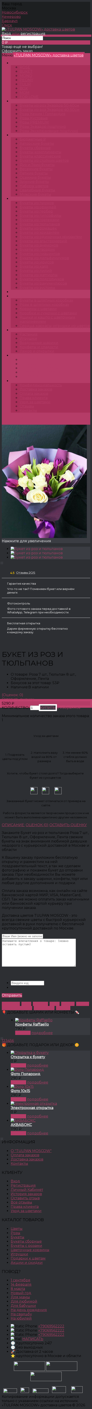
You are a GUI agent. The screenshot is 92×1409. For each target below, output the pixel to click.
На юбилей (21, 1318)
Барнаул (10, 21)
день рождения (17, 1008)
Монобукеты (26, 199)
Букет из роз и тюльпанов (26, 422)
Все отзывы (21, 1202)
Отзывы (27, 406)
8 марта (63, 1008)
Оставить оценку (18, 699)
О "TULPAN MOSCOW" (31, 1151)
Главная (9, 418)
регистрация (33, 33)
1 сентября (20, 1280)
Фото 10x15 (20, 1091)
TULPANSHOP (28, 63)
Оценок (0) (37, 825)
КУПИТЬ (23, 1033)
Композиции (27, 296)
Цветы (21, 292)
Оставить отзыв (25, 1198)
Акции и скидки (27, 1262)
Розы (20, 101)
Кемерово (11, 16)
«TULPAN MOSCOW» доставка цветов (49, 55)
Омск (7, 25)
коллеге (40, 1004)
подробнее (42, 1033)
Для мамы (20, 1297)
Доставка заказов (36, 389)
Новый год (21, 1293)
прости (68, 1004)
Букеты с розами (26, 1245)
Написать (32, 1339)
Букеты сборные (26, 1241)
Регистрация (23, 1185)
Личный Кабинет (27, 1190)
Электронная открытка (32, 1108)
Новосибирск (15, 12)
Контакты (28, 410)
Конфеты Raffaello (32, 1024)
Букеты (22, 135)
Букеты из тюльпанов (67, 418)
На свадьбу (21, 1314)
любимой (11, 1004)
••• (16, 381)
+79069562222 (51, 1326)
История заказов (26, 1194)
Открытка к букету (28, 1057)
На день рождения (29, 1310)
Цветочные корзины (30, 1250)
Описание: (13, 825)
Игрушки (19, 1254)
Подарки (23, 330)
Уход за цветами (35, 402)
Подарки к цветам (28, 1258)
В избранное (68, 708)
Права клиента (34, 398)
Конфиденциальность (41, 385)
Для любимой (24, 1301)
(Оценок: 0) (12, 695)
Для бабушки (23, 1305)
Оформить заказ (17, 51)
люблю (82, 1004)
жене (26, 1004)
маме (55, 1004)
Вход (6, 33)
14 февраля (44, 1008)
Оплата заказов (34, 393)
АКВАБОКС (21, 1125)
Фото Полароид (25, 1074)
